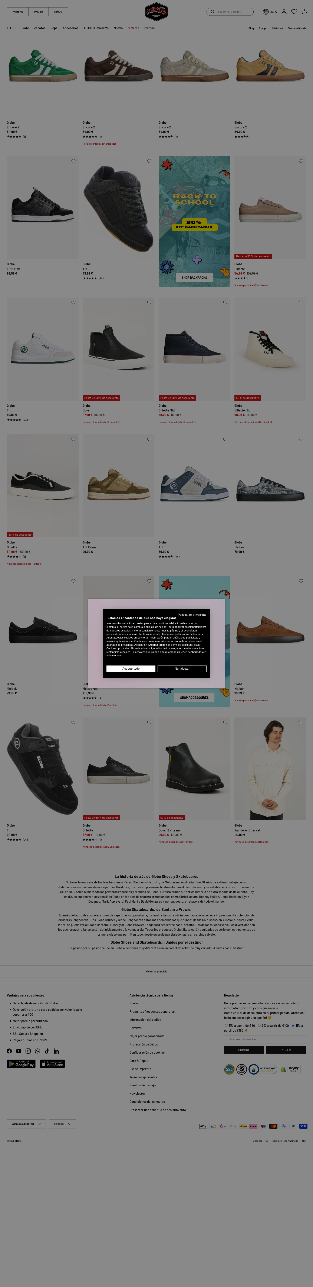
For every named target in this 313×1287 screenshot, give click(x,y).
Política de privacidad (192, 614)
